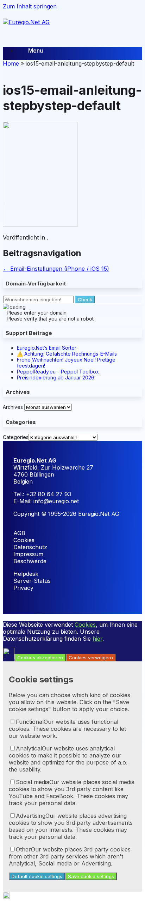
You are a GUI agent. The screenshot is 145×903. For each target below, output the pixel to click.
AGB (19, 533)
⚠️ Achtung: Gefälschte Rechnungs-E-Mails (67, 354)
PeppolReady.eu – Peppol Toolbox (58, 372)
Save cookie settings (91, 876)
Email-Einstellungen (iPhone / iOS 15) (56, 268)
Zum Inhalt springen (30, 6)
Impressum (28, 554)
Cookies (23, 540)
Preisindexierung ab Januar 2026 (55, 377)
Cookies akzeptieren (40, 657)
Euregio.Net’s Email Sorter (46, 348)
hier (97, 638)
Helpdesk (25, 573)
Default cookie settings (37, 876)
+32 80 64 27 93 (48, 494)
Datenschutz (30, 547)
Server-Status (32, 580)
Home (11, 63)
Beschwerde (29, 561)
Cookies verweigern (91, 657)
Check (85, 299)
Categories (16, 437)
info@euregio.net (56, 501)
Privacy (23, 587)
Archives (13, 407)
